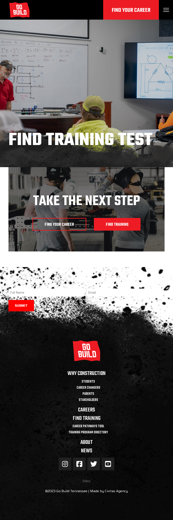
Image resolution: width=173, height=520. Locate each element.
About (86, 442)
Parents (88, 394)
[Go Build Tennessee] (19, 9)
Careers (86, 410)
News (86, 451)
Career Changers (88, 388)
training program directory (88, 432)
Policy (86, 480)
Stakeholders (88, 400)
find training (117, 225)
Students (88, 381)
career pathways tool (88, 426)
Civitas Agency (116, 491)
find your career (59, 225)
